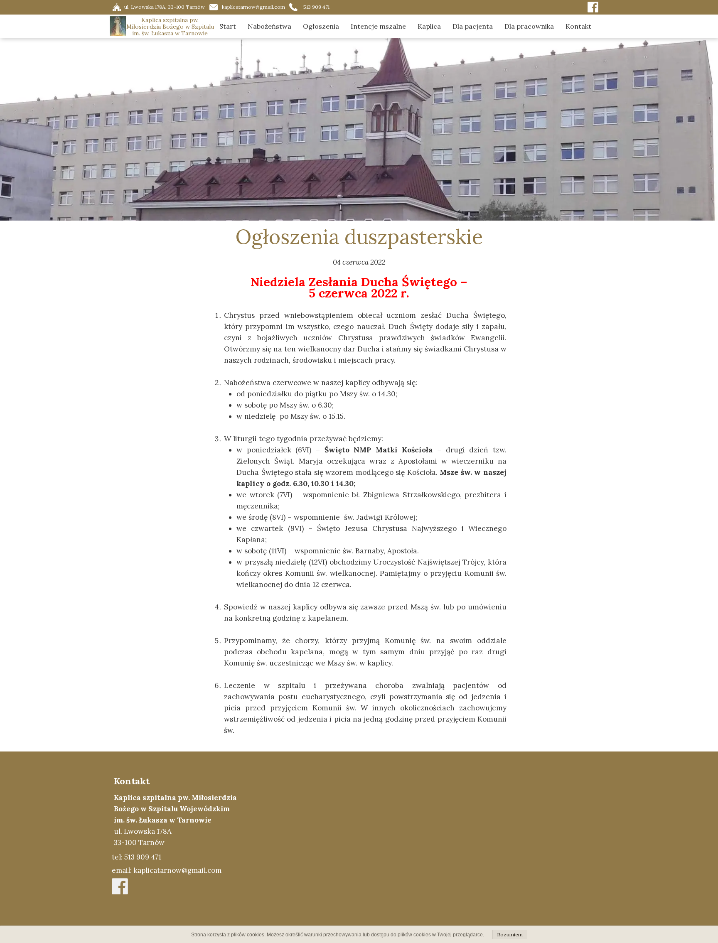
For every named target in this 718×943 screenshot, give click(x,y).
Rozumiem (510, 934)
